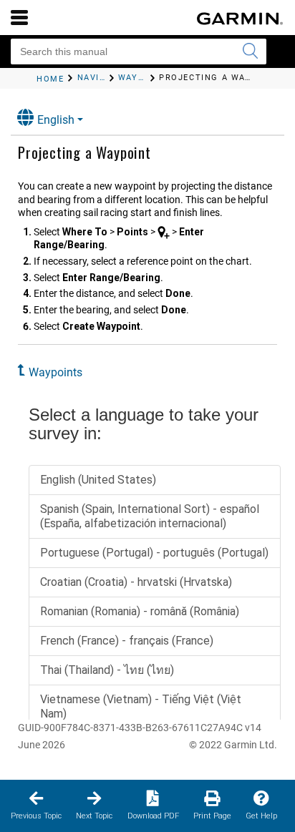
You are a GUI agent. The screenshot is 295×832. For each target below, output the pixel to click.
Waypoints (55, 372)
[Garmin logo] (240, 18)
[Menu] (19, 17)
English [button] (55, 120)
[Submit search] (249, 51)
